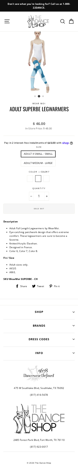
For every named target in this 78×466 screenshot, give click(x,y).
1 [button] (35, 96)
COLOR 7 (38, 178)
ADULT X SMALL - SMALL (38, 153)
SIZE (39, 147)
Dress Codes (39, 339)
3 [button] (43, 96)
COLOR (39, 172)
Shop (39, 312)
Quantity (38, 188)
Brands (39, 325)
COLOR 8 (46, 178)
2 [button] (39, 96)
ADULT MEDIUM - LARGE (38, 163)
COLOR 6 (30, 178)
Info (39, 353)
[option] (39, 6)
